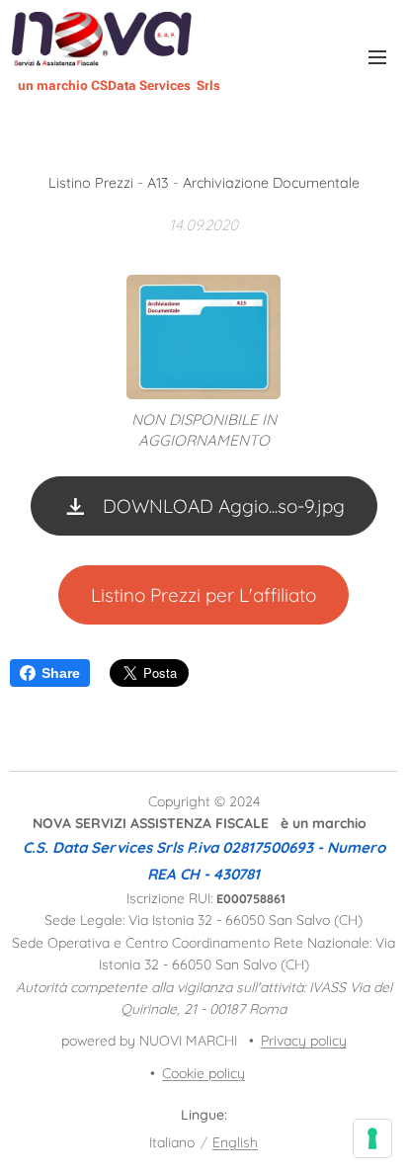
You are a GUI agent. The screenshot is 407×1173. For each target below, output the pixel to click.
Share (60, 673)
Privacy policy (304, 1040)
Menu (377, 56)
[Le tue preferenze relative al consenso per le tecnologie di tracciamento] (372, 1138)
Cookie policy (203, 1073)
